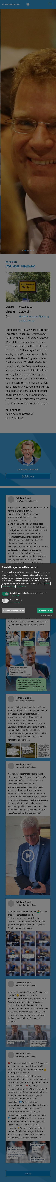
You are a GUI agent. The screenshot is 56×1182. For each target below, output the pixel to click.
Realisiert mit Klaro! (46, 615)
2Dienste (15, 602)
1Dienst (14, 596)
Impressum (21, 586)
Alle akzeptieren (45, 610)
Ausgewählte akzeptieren (13, 610)
